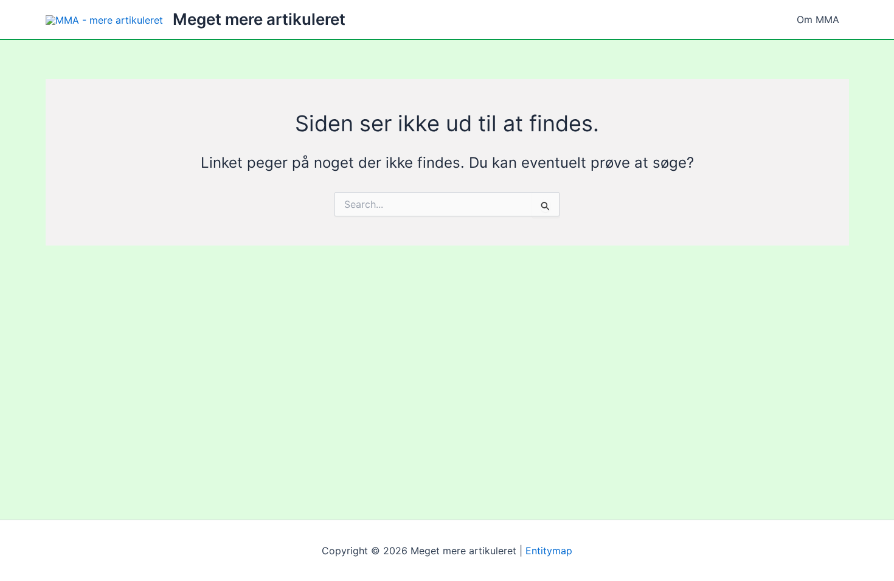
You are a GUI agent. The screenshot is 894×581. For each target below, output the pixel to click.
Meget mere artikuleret (259, 19)
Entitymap (548, 551)
